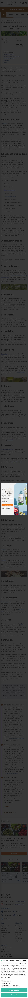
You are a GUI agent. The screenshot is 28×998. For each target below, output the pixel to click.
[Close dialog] (26, 484)
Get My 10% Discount (7, 505)
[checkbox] (6, 981)
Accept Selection (14, 990)
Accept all (14, 995)
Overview (24, 960)
